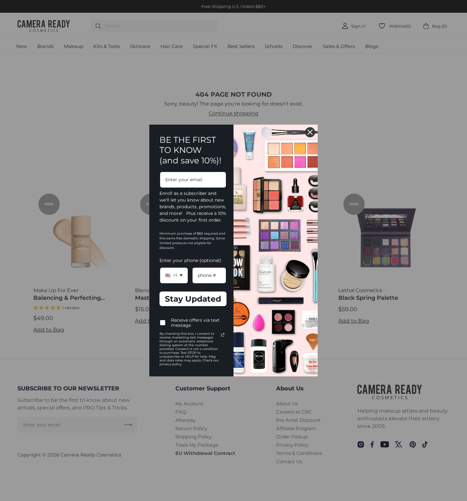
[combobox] (173, 275)
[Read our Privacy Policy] (223, 335)
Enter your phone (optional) (190, 260)
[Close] (310, 132)
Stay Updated (193, 299)
